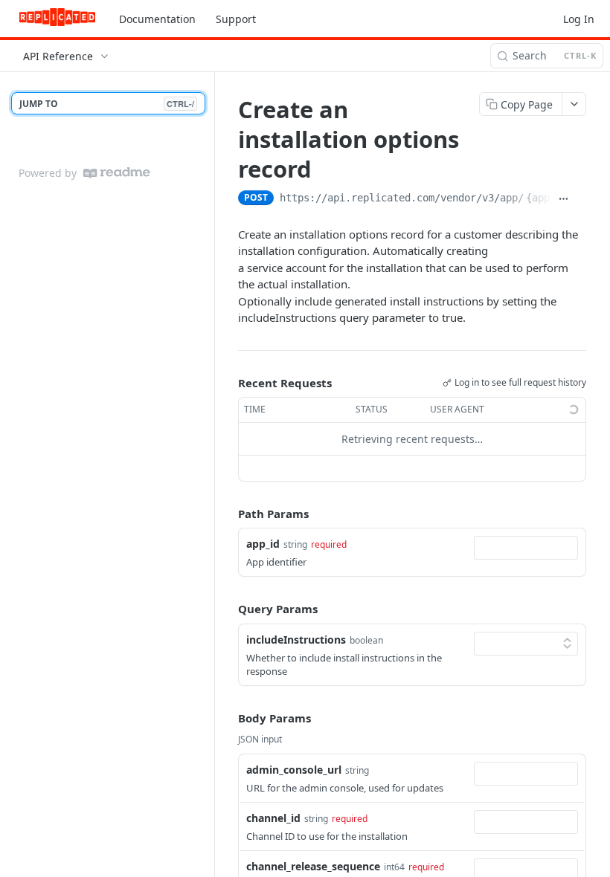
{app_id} (550, 198)
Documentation (157, 19)
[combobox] (526, 548)
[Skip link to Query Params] (227, 609)
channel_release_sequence (313, 866)
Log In (578, 19)
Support (236, 19)
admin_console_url (293, 770)
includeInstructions (296, 639)
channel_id (273, 818)
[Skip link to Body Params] (227, 718)
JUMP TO (106, 103)
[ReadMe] (116, 172)
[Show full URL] (563, 199)
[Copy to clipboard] (580, 199)
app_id (263, 544)
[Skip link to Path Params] (227, 513)
